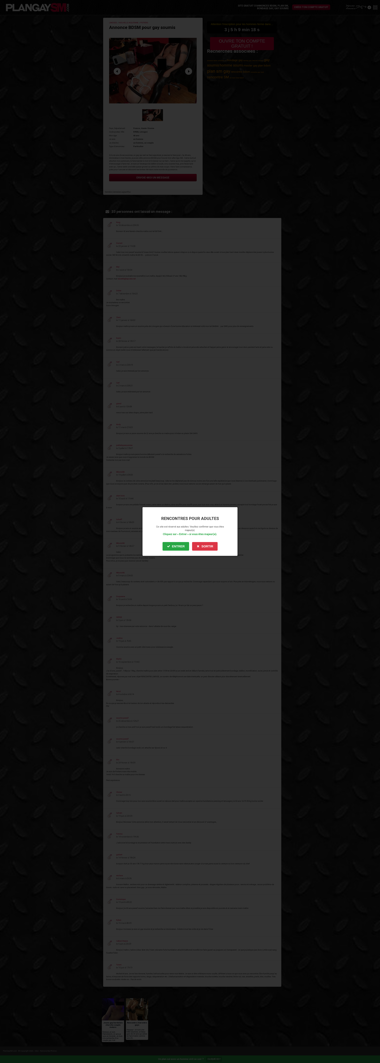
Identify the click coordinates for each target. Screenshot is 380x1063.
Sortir (207, 546)
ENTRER (178, 546)
